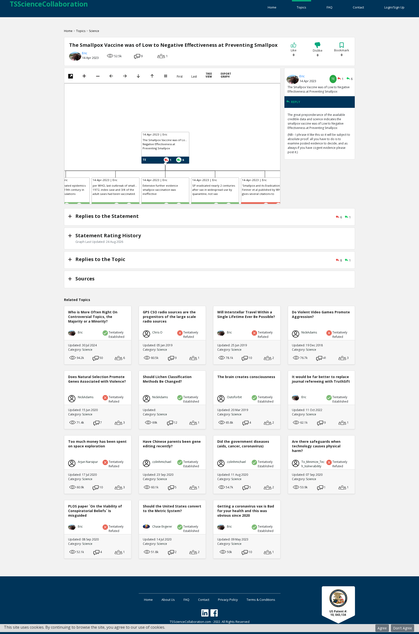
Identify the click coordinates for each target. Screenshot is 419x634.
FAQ (329, 7)
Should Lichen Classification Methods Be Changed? (167, 379)
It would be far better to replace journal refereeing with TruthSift (321, 379)
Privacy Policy (228, 599)
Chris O (157, 332)
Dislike (317, 52)
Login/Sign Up (394, 7)
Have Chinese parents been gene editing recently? (172, 443)
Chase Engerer (162, 526)
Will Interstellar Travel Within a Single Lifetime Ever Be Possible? (246, 314)
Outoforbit (234, 397)
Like (294, 52)
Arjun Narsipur (88, 462)
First (180, 77)
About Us (168, 599)
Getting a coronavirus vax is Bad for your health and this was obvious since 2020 (245, 511)
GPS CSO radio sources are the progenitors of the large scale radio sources (169, 317)
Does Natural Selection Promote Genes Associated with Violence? (97, 379)
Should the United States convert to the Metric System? (172, 508)
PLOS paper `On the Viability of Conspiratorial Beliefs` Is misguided (95, 511)
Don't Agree (402, 628)
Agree (382, 628)
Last (194, 77)
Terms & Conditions (261, 599)
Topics (301, 7)
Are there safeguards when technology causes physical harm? (316, 446)
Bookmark (341, 52)
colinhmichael (161, 462)
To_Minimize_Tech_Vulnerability (312, 464)
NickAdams (309, 332)
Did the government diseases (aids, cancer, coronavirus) (243, 443)
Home (272, 7)
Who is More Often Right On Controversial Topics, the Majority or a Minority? (92, 317)
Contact (358, 7)
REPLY (295, 102)
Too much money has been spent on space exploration (97, 443)
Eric (84, 53)
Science (94, 31)
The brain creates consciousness (246, 376)
